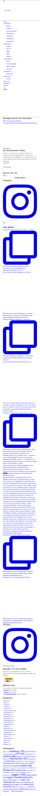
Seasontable (7, 772)
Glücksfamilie (7, 712)
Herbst (5, 726)
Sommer (6, 736)
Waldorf (10, 786)
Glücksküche (7, 716)
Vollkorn (19, 782)
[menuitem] (20, 22)
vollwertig (29, 782)
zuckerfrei (32, 789)
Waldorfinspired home (22, 787)
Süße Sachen (7, 738)
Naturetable (6, 768)
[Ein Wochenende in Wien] (20, 123)
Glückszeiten (7, 722)
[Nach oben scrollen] (0, 795)
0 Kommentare (7, 167)
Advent (6, 751)
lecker (18, 765)
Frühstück (6, 708)
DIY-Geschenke (30, 754)
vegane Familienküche (19, 777)
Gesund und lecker (9, 710)
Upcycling (6, 740)
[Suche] (4, 87)
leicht (27, 765)
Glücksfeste (7, 714)
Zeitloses (6, 744)
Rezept (9, 770)
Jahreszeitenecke (19, 761)
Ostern (33, 768)
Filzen (5, 703)
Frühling (6, 706)
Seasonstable (31, 770)
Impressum (6, 791)
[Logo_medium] (17, 10)
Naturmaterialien (8, 734)
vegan (19, 774)
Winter (5, 742)
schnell (20, 770)
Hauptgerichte (7, 724)
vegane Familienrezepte (11, 780)
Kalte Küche (7, 728)
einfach (9, 756)
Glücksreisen (6, 148)
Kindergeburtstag (24, 763)
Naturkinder (14, 768)
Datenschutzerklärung (17, 791)
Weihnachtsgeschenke (12, 789)
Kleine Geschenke (8, 730)
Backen (6, 700)
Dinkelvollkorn (11, 754)
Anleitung (16, 751)
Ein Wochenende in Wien (14, 150)
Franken (6, 704)
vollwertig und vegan (13, 784)
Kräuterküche (7, 732)
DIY (20, 753)
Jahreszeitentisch (10, 763)
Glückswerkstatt (8, 720)
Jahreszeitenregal (31, 761)
